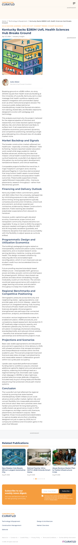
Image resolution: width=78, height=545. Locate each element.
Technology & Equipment (18, 21)
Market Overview (43, 525)
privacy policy (53, 499)
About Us (5, 537)
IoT (32, 26)
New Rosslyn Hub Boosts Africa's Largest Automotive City (13, 470)
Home (4, 21)
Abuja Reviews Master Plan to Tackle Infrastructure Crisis (63, 470)
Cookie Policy (24, 537)
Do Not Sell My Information (67, 537)
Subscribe (65, 491)
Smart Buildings (56, 26)
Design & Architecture (45, 521)
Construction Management (11, 525)
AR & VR (26, 26)
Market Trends (41, 26)
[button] (34, 478)
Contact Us (14, 537)
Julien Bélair (14, 82)
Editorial (5, 529)
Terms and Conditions (49, 537)
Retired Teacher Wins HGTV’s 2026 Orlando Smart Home (38, 470)
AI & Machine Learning (12, 26)
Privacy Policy (35, 537)
